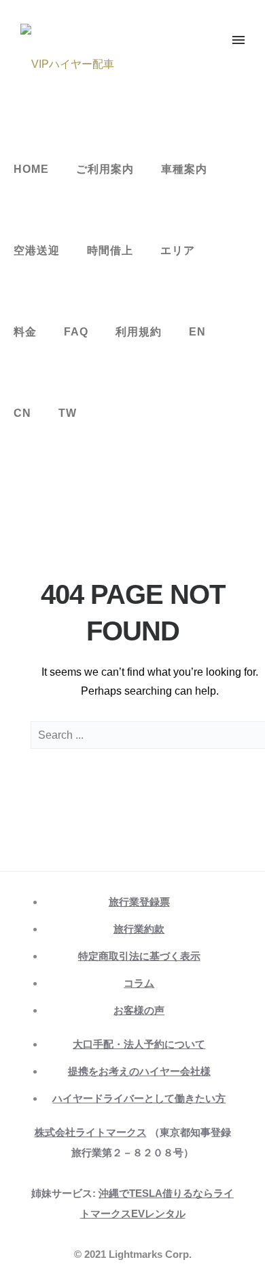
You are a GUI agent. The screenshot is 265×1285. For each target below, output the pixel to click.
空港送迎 (37, 250)
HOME (31, 169)
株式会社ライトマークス (91, 1132)
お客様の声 (138, 1010)
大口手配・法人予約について (139, 1044)
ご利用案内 (105, 169)
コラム (139, 983)
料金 (25, 332)
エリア (177, 250)
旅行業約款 (138, 929)
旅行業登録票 (139, 901)
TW (67, 413)
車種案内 (184, 169)
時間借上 (110, 250)
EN (197, 332)
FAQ (76, 332)
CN (22, 413)
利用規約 (139, 332)
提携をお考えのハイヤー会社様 (139, 1071)
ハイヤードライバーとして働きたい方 (139, 1098)
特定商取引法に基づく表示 (139, 956)
